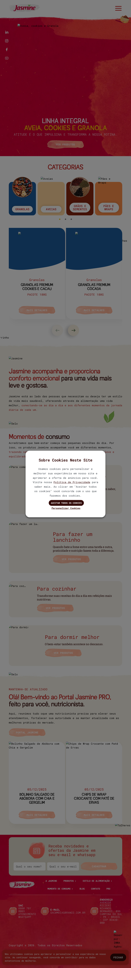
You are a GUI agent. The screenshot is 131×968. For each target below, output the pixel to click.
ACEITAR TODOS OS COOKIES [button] (66, 502)
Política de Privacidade (72, 482)
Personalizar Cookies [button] (66, 508)
